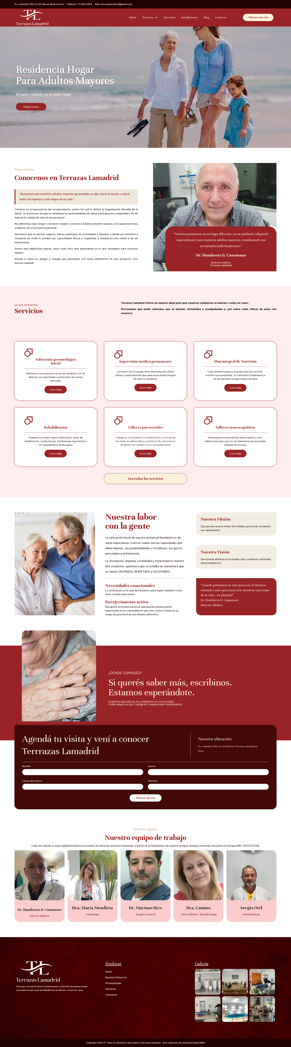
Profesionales (113, 983)
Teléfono (152, 781)
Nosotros (147, 17)
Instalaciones (189, 17)
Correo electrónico (32, 781)
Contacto (220, 17)
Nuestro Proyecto (116, 977)
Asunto (152, 766)
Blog (206, 17)
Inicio (132, 17)
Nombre (26, 766)
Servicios (169, 17)
